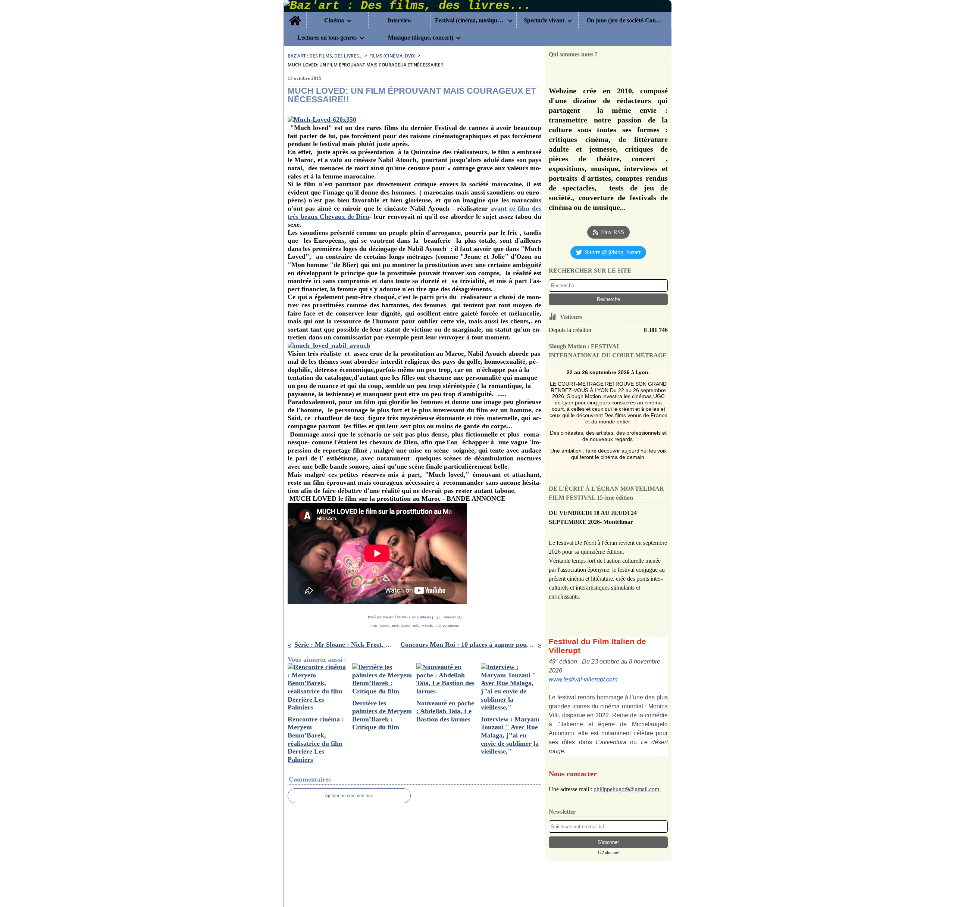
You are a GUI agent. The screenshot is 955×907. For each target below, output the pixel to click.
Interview (400, 21)
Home (295, 15)
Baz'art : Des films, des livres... (325, 56)
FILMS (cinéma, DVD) (392, 56)
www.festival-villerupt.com (583, 679)
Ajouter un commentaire (349, 795)
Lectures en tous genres (327, 38)
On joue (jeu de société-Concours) (624, 21)
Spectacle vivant (544, 21)
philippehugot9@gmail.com (627, 789)
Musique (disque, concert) (420, 38)
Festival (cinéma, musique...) (470, 21)
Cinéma (334, 21)
